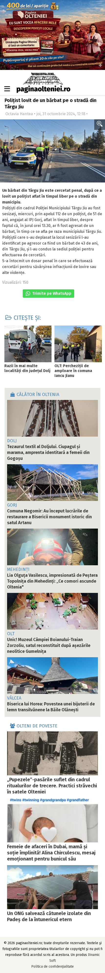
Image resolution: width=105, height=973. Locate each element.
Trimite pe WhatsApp (51, 293)
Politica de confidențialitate (52, 966)
